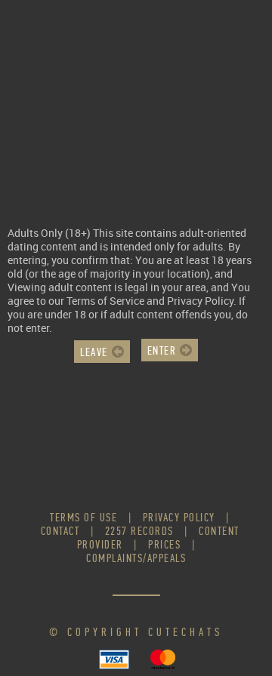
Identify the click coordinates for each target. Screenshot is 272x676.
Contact (60, 531)
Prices (164, 544)
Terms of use (83, 517)
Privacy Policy (179, 517)
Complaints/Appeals (136, 558)
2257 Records (139, 531)
